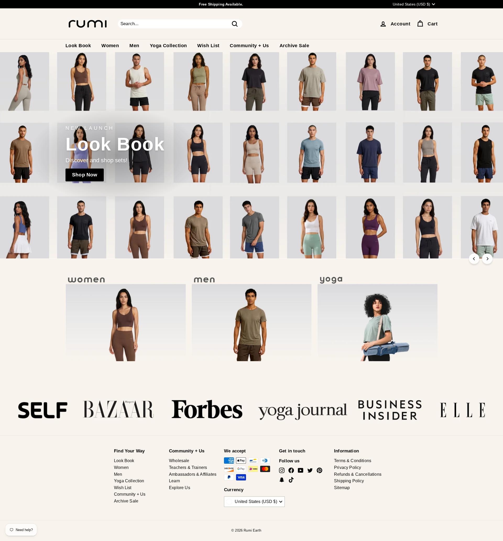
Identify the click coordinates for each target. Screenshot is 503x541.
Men (134, 45)
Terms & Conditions (352, 460)
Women (110, 45)
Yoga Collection (168, 45)
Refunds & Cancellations (357, 474)
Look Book (78, 45)
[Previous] (474, 258)
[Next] (487, 258)
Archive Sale (294, 45)
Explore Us (179, 487)
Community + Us (249, 45)
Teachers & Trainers (188, 467)
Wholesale (179, 460)
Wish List (208, 45)
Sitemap (342, 487)
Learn (174, 481)
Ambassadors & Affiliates (192, 474)
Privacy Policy (347, 467)
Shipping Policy (349, 481)
